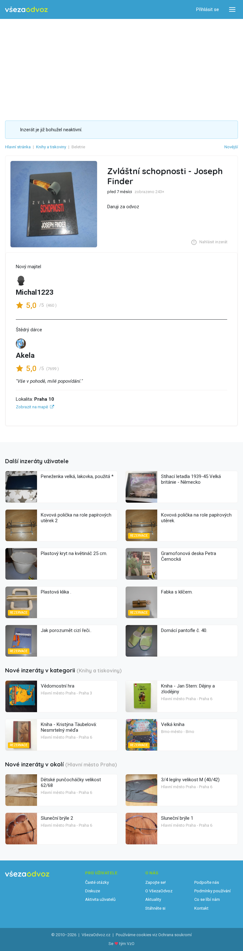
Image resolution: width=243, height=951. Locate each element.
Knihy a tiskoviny (51, 147)
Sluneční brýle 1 (177, 818)
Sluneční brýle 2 (57, 818)
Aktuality (153, 899)
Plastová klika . (56, 592)
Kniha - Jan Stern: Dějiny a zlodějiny (188, 688)
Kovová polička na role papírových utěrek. (196, 517)
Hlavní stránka (18, 147)
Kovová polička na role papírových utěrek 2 (76, 517)
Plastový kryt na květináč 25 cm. (74, 553)
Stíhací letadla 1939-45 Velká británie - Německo (191, 479)
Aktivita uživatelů (100, 899)
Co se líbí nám (207, 899)
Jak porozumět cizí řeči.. (66, 630)
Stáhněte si (155, 908)
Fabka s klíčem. (177, 592)
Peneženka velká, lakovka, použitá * (77, 476)
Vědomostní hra (57, 686)
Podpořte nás (206, 882)
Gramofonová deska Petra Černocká (188, 556)
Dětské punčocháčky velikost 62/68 (71, 782)
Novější (231, 147)
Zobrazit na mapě (32, 407)
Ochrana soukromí (175, 934)
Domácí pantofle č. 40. (184, 630)
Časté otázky (97, 882)
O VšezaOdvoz (158, 891)
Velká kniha (172, 724)
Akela (25, 355)
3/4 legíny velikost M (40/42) (190, 780)
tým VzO (126, 943)
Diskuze (92, 891)
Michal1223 (34, 292)
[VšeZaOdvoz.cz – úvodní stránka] (26, 10)
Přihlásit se (207, 9)
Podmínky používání (212, 891)
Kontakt (201, 908)
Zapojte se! (155, 882)
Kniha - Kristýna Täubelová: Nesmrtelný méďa (69, 727)
